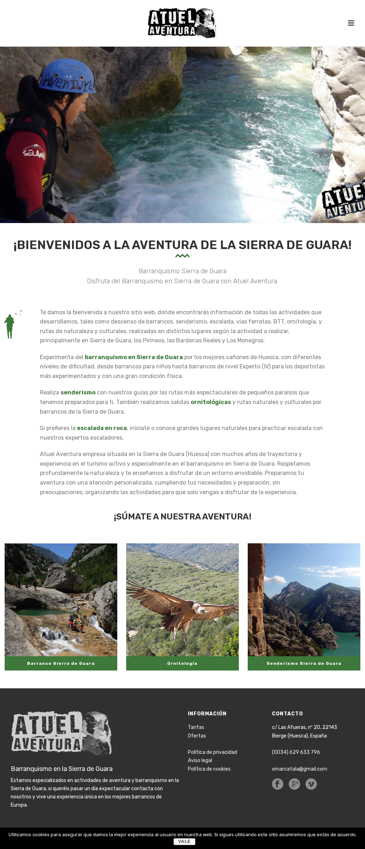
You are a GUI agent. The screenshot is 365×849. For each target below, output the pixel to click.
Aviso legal (200, 760)
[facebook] (277, 784)
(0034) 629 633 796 (296, 752)
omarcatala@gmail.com (299, 769)
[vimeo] (311, 784)
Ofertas (197, 736)
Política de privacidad (212, 752)
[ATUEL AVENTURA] (182, 23)
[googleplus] (294, 784)
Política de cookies (209, 769)
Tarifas (196, 727)
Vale (184, 841)
